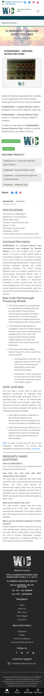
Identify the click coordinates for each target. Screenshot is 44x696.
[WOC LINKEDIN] (22, 654)
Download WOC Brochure (22, 642)
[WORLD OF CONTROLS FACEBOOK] (25, 2)
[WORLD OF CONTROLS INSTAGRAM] (34, 2)
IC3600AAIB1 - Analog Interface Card (18, 170)
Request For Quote (11, 141)
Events (22, 635)
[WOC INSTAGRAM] (27, 654)
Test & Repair (22, 616)
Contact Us (9, 149)
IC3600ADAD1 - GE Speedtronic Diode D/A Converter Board (20, 177)
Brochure (38, 692)
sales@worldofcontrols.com (14, 2)
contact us (36, 449)
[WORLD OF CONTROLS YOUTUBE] (38, 2)
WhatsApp (28, 692)
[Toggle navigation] (38, 11)
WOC (5, 443)
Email (7, 692)
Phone (17, 692)
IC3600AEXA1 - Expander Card (15, 185)
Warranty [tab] (20, 201)
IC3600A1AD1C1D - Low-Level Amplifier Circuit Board (19, 163)
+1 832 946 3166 (10, 4)
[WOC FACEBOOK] (16, 654)
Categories (22, 631)
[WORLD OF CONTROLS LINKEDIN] (30, 2)
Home (16, 38)
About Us (22, 608)
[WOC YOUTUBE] (33, 654)
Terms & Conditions (22, 638)
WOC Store (22, 612)
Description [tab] (8, 201)
